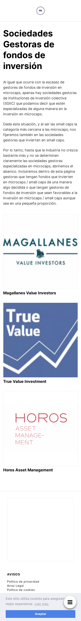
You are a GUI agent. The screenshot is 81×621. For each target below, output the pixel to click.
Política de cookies (21, 589)
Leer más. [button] (42, 604)
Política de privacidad (23, 581)
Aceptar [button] (40, 613)
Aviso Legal (15, 585)
